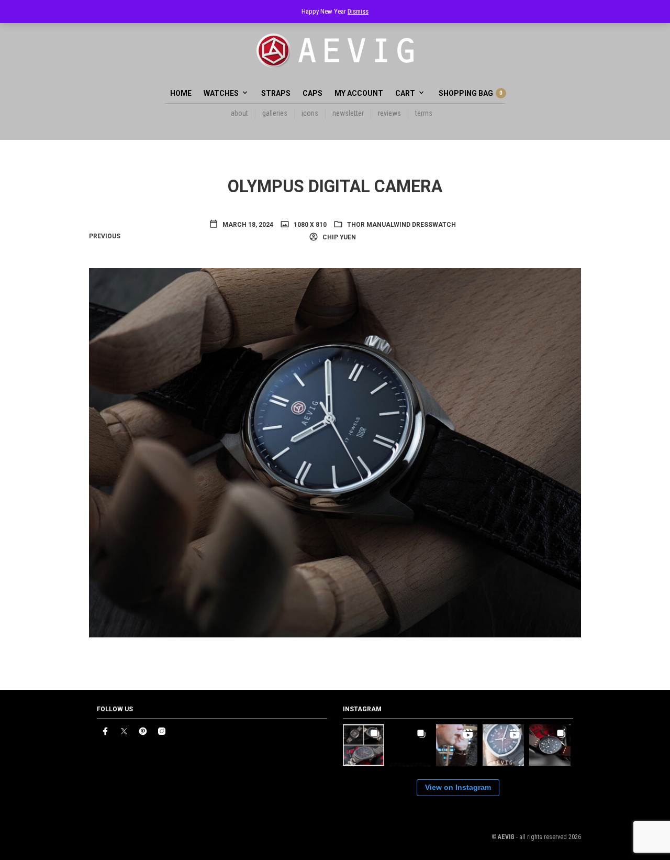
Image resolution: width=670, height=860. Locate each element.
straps (276, 93)
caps (312, 93)
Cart (405, 93)
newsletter (348, 113)
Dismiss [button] (358, 11)
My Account (358, 93)
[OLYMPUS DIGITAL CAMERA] (335, 452)
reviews (389, 113)
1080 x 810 (309, 224)
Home (181, 93)
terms (423, 113)
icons (310, 113)
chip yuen (338, 237)
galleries (274, 113)
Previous (104, 236)
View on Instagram (458, 787)
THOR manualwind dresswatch (401, 224)
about (239, 113)
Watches (221, 93)
